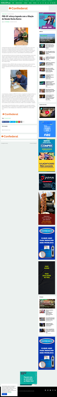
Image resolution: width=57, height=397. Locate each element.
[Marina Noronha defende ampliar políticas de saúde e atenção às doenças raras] (42, 91)
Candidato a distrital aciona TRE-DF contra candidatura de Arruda (50, 58)
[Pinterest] (19, 122)
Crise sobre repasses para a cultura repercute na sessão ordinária (50, 52)
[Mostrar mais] (23, 122)
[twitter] (3, 2)
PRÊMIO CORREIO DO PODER (13, 0)
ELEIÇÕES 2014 (44, 0)
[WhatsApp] (17, 122)
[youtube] (6, 2)
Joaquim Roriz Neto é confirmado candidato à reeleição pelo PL (49, 324)
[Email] (21, 122)
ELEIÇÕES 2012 (50, 0)
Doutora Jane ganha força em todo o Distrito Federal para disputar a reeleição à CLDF (50, 331)
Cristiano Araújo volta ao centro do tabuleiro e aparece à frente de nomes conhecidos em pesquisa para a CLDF (50, 97)
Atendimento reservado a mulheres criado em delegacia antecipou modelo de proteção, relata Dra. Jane (50, 83)
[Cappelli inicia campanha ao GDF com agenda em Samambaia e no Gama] (42, 64)
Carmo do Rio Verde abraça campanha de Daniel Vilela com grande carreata (46, 39)
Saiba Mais (10, 392)
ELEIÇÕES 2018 (32, 0)
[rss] (55, 390)
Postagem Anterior (4, 143)
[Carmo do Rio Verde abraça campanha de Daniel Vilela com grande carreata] (42, 319)
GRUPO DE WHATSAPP (4, 0)
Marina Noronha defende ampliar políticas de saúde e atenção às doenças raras (50, 90)
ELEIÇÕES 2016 (38, 0)
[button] (52, 3)
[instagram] (5, 2)
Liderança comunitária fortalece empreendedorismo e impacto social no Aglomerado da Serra (49, 312)
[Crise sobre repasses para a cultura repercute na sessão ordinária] (42, 52)
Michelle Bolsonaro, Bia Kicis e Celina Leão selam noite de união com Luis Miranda (50, 46)
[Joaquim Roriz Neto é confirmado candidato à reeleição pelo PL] (42, 325)
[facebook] (45, 390)
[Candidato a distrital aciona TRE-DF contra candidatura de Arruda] (42, 58)
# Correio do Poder (7, 118)
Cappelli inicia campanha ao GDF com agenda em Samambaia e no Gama (50, 63)
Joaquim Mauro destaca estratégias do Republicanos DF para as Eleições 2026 (50, 76)
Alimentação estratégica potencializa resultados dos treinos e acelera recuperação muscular (47, 303)
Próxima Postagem (33, 143)
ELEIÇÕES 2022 (21, 0)
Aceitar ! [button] (4, 394)
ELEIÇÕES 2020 (26, 0)
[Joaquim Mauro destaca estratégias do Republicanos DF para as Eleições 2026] (42, 76)
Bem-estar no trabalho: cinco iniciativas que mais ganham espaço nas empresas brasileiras (50, 70)
